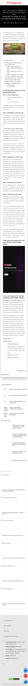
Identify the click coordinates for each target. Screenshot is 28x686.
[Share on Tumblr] (17, 366)
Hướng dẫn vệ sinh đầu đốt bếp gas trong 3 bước (18, 452)
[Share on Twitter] (12, 366)
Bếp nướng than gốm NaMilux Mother (12, 300)
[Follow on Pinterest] (14, 674)
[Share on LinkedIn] (15, 366)
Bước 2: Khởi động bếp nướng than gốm (14, 68)
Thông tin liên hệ (11, 85)
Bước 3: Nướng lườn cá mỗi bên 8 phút (14, 72)
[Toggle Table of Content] (22, 60)
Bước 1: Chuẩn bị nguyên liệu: (13, 66)
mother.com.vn (15, 344)
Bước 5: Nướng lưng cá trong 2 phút (15, 76)
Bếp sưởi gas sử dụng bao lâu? (19, 460)
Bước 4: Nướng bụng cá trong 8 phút (15, 74)
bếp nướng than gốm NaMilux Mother (14, 128)
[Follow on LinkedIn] (17, 674)
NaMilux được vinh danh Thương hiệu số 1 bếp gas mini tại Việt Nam (18, 427)
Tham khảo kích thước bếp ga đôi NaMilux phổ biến (22, 370)
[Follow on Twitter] (11, 674)
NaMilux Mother (12, 86)
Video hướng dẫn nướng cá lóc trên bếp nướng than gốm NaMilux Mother (14, 78)
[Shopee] (25, 681)
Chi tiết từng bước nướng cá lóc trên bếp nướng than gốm (13, 63)
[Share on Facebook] (10, 366)
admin (13, 22)
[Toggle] (2, 620)
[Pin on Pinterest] (14, 366)
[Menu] (2, 2)
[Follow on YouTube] (20, 674)
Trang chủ (4, 10)
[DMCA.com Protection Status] (14, 678)
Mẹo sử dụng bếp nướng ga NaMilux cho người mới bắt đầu (19, 444)
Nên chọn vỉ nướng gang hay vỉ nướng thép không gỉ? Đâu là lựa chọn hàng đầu (19, 435)
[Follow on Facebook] (8, 674)
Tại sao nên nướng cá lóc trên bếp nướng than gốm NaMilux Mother (13, 82)
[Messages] (25, 670)
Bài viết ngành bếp (12, 10)
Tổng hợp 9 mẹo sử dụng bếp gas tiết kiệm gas (6, 374)
